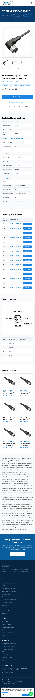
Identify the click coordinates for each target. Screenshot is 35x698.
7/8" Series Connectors (8, 594)
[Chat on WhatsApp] (30, 693)
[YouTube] (3, 687)
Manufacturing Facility (8, 627)
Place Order (18, 97)
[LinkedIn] (6, 687)
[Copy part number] (19, 81)
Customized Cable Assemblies (10, 599)
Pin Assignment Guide (8, 649)
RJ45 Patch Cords (7, 602)
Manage (5, 694)
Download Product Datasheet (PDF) (18, 107)
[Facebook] (8, 687)
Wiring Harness (6, 597)
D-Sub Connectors (7, 608)
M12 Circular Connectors (16, 15)
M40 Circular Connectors (9, 591)
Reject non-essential (15, 694)
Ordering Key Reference (8, 646)
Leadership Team (6, 624)
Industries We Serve (7, 657)
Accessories (5, 613)
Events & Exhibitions (7, 632)
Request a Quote (17, 554)
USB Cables (5, 605)
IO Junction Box (6, 610)
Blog (3, 660)
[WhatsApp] (11, 687)
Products (9, 15)
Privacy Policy (5, 692)
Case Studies (5, 654)
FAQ (3, 652)
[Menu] (31, 3)
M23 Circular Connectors (8, 588)
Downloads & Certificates (9, 643)
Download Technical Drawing (11, 68)
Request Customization (18, 102)
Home (3, 15)
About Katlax (5, 621)
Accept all (25, 694)
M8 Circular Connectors (8, 583)
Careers (4, 635)
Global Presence (6, 630)
